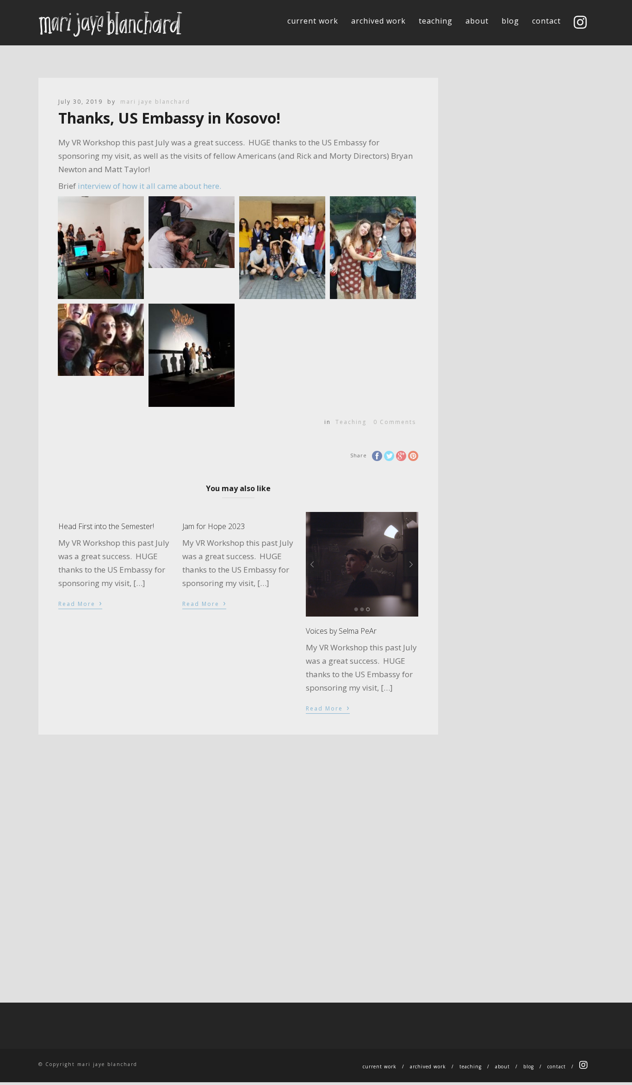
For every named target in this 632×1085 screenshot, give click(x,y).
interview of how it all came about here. (148, 186)
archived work (378, 21)
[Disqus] (238, 850)
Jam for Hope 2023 (213, 526)
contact (546, 21)
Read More (80, 603)
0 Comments (394, 422)
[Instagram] (580, 23)
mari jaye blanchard (155, 102)
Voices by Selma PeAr (341, 631)
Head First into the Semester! (106, 526)
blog (510, 21)
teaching (435, 21)
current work (312, 21)
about (477, 21)
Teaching (350, 422)
